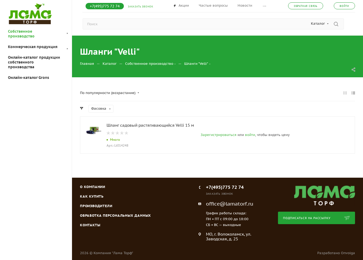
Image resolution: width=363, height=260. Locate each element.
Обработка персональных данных (115, 215)
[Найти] (336, 23)
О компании (92, 187)
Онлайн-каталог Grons (28, 77)
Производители (96, 206)
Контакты (90, 225)
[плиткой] (345, 93)
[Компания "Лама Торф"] (324, 195)
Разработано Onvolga (336, 253)
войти (250, 135)
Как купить (92, 196)
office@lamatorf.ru (229, 203)
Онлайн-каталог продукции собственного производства (34, 62)
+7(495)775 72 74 (105, 6)
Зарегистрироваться (219, 135)
